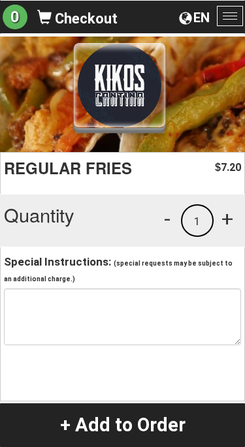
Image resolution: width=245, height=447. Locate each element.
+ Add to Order (123, 425)
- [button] (167, 218)
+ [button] (227, 218)
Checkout (85, 18)
